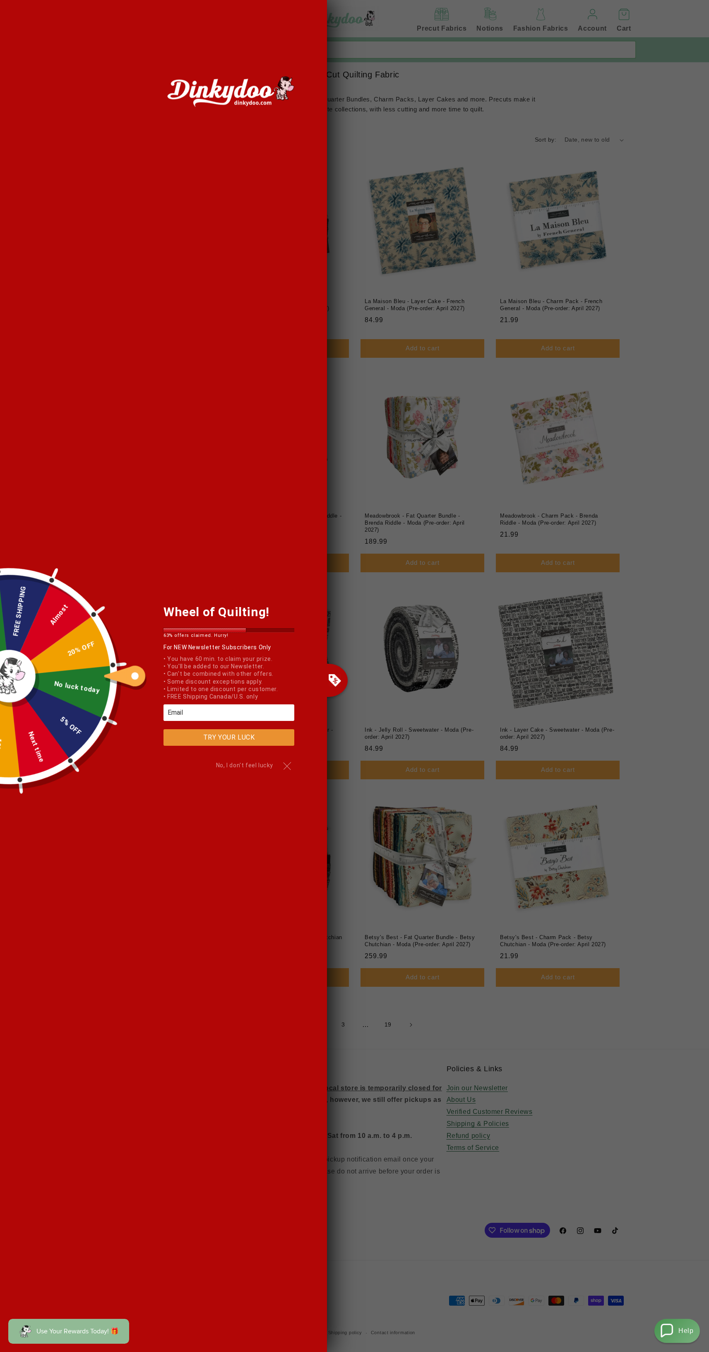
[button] (677, 1331)
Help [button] (685, 1330)
